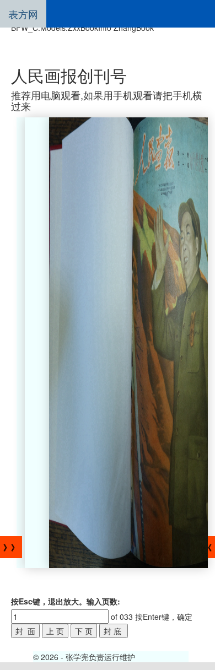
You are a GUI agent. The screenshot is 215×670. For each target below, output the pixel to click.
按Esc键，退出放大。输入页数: (65, 601)
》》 (11, 547)
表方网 (23, 14)
